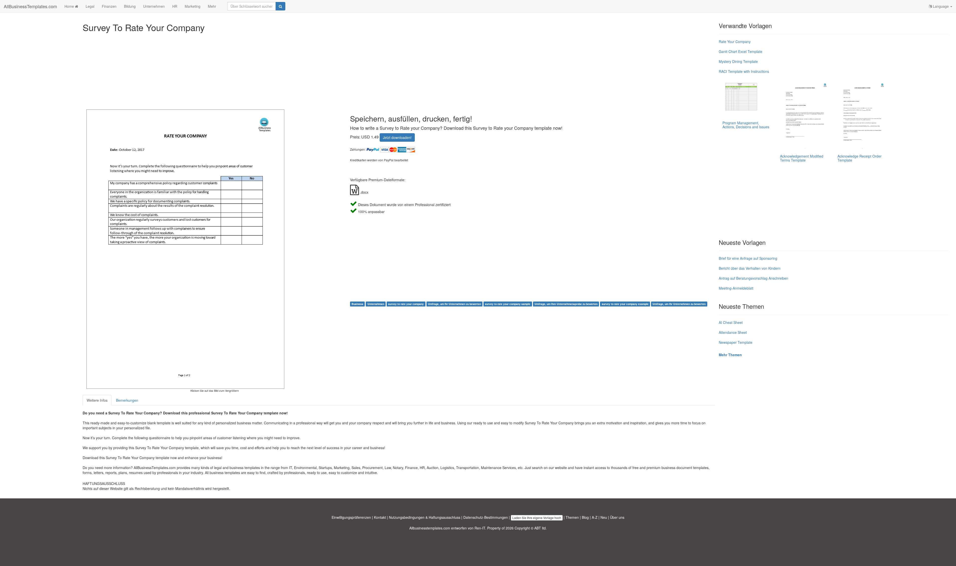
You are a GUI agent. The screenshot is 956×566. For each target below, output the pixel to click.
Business (357, 304)
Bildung (130, 6)
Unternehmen (154, 6)
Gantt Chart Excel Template (740, 51)
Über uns (617, 517)
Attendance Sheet (733, 332)
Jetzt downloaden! (397, 137)
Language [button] (941, 6)
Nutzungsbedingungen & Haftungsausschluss (424, 517)
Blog (585, 517)
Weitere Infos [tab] (97, 400)
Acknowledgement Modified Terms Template (801, 158)
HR (174, 6)
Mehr (212, 6)
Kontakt (380, 517)
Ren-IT (480, 527)
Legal (90, 6)
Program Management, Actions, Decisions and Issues (745, 124)
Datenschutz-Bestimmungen (485, 517)
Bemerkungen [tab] (127, 400)
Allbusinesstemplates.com (429, 527)
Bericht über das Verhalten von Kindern (749, 268)
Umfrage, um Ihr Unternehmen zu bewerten (454, 304)
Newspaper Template (735, 342)
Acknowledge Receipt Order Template (859, 158)
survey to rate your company (406, 304)
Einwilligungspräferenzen (351, 517)
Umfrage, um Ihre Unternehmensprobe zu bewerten (566, 304)
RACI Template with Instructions (744, 71)
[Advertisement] (232, 69)
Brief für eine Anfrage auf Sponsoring (748, 258)
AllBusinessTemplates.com (30, 6)
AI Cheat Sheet (731, 322)
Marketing (192, 6)
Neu (603, 517)
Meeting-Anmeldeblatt (736, 288)
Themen (572, 517)
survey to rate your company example (625, 304)
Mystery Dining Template (738, 61)
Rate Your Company (735, 41)
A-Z (595, 517)
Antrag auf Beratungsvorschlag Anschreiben (753, 278)
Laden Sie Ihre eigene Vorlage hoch (536, 518)
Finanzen (109, 6)
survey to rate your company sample (507, 304)
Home (69, 6)
